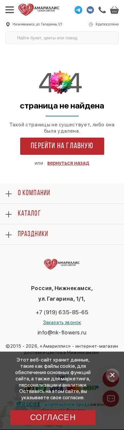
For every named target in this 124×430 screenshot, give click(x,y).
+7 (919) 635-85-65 (62, 312)
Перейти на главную (62, 146)
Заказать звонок (62, 322)
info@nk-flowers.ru (62, 332)
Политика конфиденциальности (53, 404)
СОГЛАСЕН (53, 417)
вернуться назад (68, 163)
